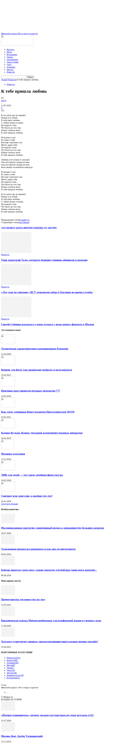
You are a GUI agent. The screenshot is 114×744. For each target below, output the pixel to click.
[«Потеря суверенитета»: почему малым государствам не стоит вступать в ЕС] (8, 710)
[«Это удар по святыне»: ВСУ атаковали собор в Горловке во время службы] (16, 284)
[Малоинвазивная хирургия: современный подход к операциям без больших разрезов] (8, 522)
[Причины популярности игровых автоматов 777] (8, 385)
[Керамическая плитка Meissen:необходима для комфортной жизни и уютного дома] (8, 615)
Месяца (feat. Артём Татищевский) (22, 736)
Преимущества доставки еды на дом (23, 599)
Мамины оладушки (13, 453)
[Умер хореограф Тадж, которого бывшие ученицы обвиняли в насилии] (16, 252)
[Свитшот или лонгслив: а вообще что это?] (8, 490)
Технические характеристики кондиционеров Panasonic (34, 348)
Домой (4, 79)
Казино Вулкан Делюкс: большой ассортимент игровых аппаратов (42, 432)
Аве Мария (24, 222)
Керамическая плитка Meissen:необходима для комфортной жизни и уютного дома (51, 620)
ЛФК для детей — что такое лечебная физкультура (32, 474)
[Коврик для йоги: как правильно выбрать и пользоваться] (8, 364)
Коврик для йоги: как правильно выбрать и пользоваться (36, 369)
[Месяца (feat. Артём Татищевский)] (8, 731)
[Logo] (17, 45)
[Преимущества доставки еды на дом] (8, 594)
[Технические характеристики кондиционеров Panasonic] (8, 343)
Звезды (10, 69)
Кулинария (12, 54)
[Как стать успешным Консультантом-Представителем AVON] (8, 406)
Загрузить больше (9, 504)
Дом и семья (12, 62)
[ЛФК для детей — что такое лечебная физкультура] (8, 469)
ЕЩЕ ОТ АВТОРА (47, 228)
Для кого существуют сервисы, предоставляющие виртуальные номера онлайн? (49, 641)
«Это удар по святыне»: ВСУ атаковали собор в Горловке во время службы (47, 292)
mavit (3, 100)
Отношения (12, 59)
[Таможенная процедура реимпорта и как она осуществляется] (8, 543)
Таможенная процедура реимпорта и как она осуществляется (38, 549)
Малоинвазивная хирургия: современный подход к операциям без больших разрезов (52, 527)
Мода (9, 52)
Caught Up (24, 220)
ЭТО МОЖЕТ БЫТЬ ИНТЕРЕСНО (19, 228)
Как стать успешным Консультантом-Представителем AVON (38, 411)
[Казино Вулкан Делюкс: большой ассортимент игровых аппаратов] (8, 427)
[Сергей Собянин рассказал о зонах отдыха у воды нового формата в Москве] (16, 316)
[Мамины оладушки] (7, 448)
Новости (11, 72)
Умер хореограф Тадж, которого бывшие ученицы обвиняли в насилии (44, 260)
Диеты (10, 57)
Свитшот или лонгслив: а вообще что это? (27, 495)
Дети (9, 64)
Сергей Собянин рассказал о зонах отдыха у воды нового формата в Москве (47, 324)
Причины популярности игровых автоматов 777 (30, 390)
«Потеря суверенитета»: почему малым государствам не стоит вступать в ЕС (47, 715)
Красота (10, 49)
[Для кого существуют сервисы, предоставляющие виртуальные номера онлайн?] (8, 636)
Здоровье (11, 67)
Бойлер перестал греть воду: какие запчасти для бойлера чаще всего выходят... (49, 570)
